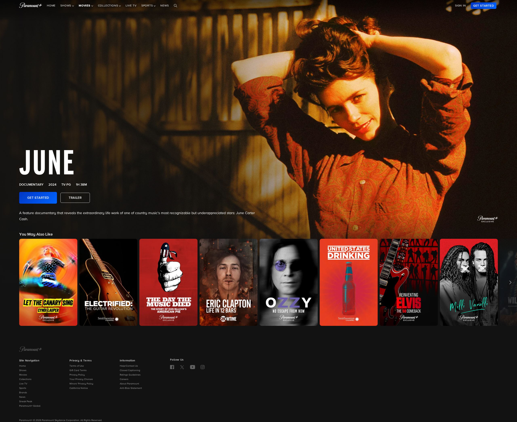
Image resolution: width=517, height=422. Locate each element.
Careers (124, 379)
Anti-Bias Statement (131, 388)
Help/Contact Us (129, 366)
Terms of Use (76, 366)
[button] (48, 282)
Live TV (131, 5)
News (164, 5)
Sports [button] (147, 5)
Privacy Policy (77, 375)
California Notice (78, 388)
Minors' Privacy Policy (81, 384)
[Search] (175, 6)
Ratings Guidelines (130, 375)
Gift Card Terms (78, 370)
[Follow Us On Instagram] (203, 367)
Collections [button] (108, 5)
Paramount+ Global (29, 406)
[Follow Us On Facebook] (172, 367)
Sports (22, 388)
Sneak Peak (25, 401)
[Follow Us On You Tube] (192, 367)
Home (51, 5)
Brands (23, 392)
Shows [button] (66, 5)
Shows (22, 370)
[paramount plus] (30, 6)
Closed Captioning (130, 370)
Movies (23, 375)
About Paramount (129, 384)
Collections (25, 379)
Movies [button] (85, 5)
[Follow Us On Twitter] (182, 367)
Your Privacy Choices (81, 379)
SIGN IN (460, 5)
